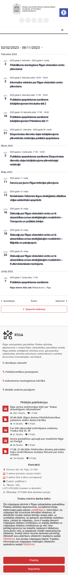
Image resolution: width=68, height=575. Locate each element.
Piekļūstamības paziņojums (21, 371)
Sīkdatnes (9, 538)
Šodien (34, 301)
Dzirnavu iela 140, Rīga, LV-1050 (22, 469)
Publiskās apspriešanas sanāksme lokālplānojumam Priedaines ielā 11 (29, 119)
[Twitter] (21, 20)
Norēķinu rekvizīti (16, 362)
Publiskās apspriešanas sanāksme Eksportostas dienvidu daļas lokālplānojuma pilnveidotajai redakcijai (37, 160)
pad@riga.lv (21, 481)
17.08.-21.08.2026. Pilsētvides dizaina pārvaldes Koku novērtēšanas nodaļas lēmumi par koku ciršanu (38, 452)
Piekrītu (34, 560)
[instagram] (40, 20)
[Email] (46, 20)
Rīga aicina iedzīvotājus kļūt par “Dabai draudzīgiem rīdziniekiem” (33, 408)
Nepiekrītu (34, 569)
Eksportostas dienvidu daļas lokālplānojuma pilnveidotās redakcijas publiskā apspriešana (34, 136)
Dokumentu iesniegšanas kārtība (25, 380)
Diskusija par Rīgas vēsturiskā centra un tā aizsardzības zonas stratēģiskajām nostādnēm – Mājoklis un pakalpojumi (36, 238)
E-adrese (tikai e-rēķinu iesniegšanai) (24, 477)
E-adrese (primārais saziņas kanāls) (23, 473)
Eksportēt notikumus (35, 309)
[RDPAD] (34, 8)
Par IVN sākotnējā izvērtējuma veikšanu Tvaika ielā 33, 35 (34, 429)
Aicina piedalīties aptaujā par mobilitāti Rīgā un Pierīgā (36, 440)
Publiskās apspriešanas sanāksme (29, 282)
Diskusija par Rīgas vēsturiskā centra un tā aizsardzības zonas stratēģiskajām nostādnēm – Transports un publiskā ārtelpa (36, 217)
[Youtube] (34, 20)
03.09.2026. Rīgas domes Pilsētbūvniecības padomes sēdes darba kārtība (35, 418)
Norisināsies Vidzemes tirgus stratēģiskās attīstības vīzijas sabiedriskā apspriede (38, 198)
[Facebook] (28, 20)
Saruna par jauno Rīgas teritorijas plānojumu (34, 183)
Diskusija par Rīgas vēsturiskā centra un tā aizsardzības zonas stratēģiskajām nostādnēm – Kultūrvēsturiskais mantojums (36, 260)
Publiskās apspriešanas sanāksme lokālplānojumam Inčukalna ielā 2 (29, 101)
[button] (63, 12)
